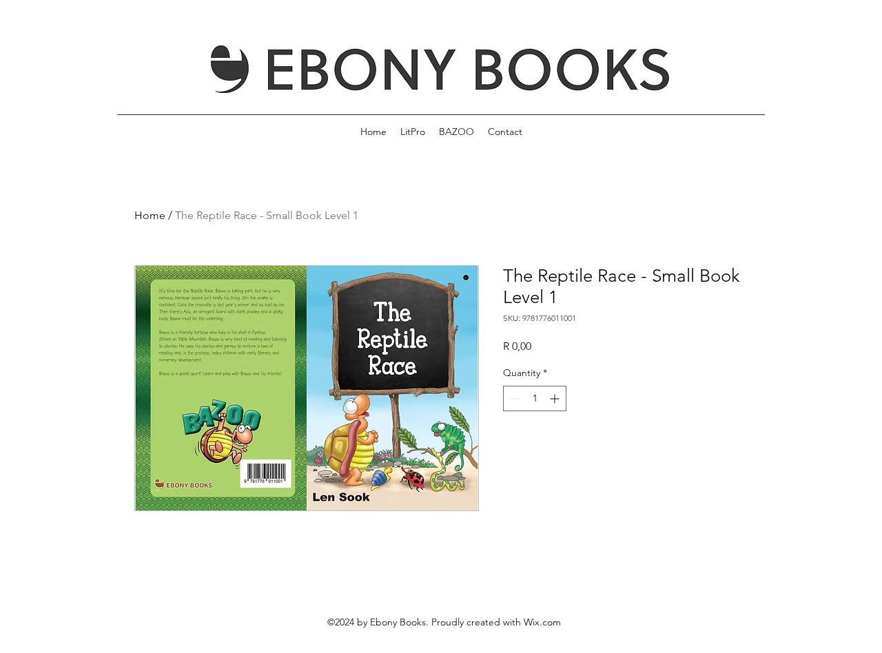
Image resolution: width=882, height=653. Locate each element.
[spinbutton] (534, 398)
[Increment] (555, 398)
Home (149, 215)
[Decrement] (513, 398)
